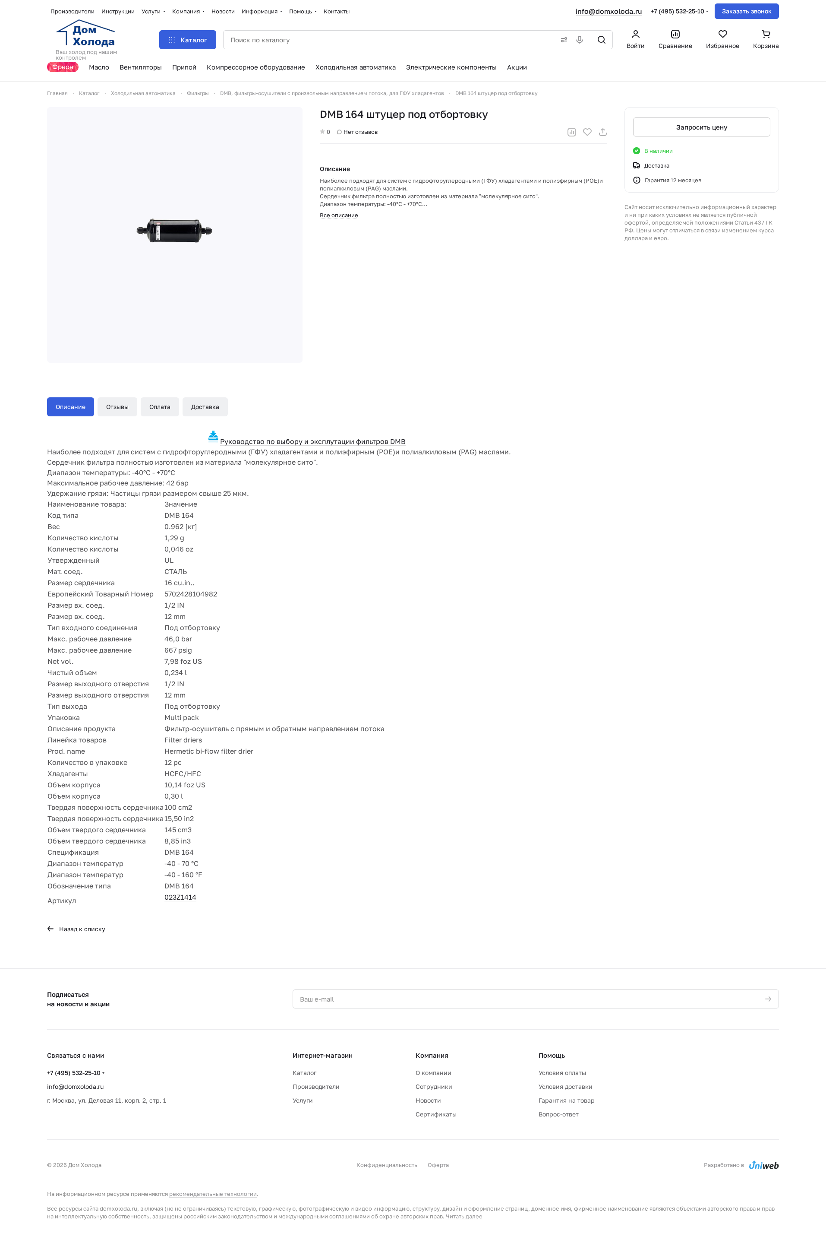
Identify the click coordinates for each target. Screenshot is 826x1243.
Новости (428, 1100)
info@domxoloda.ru (609, 11)
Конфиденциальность (386, 1164)
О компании (433, 1072)
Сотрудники (434, 1086)
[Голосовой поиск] (581, 40)
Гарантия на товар (567, 1100)
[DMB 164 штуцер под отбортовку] (175, 235)
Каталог (304, 1072)
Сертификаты (436, 1114)
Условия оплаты (562, 1072)
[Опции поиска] (562, 40)
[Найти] (601, 40)
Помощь (552, 1055)
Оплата (159, 406)
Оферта (438, 1164)
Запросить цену (702, 127)
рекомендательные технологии (213, 1193)
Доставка (205, 406)
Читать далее (464, 1216)
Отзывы (117, 406)
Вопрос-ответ (559, 1114)
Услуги (303, 1100)
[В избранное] (587, 132)
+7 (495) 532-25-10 (677, 11)
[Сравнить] (571, 132)
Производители (316, 1086)
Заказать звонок (747, 11)
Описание (70, 406)
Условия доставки (566, 1086)
